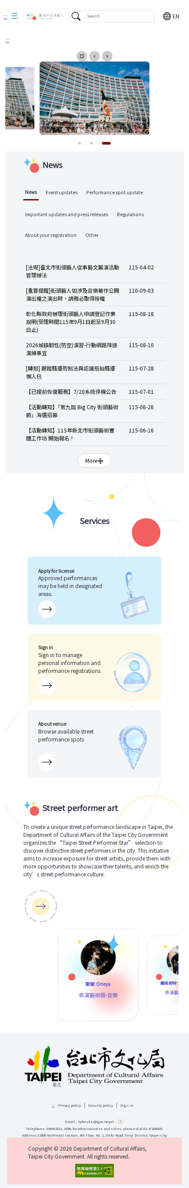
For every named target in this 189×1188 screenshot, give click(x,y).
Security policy (100, 1105)
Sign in (127, 1105)
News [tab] (31, 192)
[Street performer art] (41, 906)
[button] (14, 16)
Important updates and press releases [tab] (66, 214)
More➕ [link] (94, 460)
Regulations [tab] (130, 214)
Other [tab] (91, 235)
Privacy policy (69, 1105)
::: (5, 16)
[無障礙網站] (94, 1170)
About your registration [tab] (50, 235)
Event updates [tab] (61, 192)
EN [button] (176, 16)
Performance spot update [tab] (114, 192)
